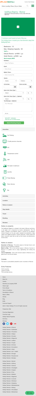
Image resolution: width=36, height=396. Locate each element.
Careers (4, 281)
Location (5, 200)
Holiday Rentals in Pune (8, 372)
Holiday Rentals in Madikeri (9, 374)
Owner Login (6, 286)
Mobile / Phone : (7, 72)
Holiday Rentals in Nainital (9, 361)
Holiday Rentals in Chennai (9, 327)
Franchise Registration (8, 312)
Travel (4, 214)
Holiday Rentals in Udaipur (9, 334)
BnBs (4, 301)
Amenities (5, 129)
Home (4, 277)
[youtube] (15, 323)
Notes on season (7, 205)
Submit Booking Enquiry (14, 123)
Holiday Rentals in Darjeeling (9, 383)
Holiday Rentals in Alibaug (9, 387)
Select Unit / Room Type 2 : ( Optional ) (13, 96)
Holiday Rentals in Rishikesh (9, 381)
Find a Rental (6, 288)
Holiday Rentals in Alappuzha (10, 338)
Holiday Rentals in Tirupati (9, 342)
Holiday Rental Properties (9, 316)
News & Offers (6, 294)
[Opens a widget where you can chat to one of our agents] (29, 393)
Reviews (5, 222)
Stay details (6, 209)
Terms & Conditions (7, 290)
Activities (5, 196)
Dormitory (5, 318)
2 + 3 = (6, 113)
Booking (5, 218)
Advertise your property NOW (10, 283)
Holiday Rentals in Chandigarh (10, 368)
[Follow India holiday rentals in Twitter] (7, 323)
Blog (4, 299)
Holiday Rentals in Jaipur (9, 349)
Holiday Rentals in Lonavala (9, 378)
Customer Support (7, 303)
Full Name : (6, 60)
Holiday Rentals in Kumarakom (10, 347)
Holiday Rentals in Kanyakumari (10, 356)
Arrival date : (7, 84)
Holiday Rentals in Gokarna (9, 365)
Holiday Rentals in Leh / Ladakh (10, 351)
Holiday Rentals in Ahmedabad (10, 389)
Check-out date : (23, 84)
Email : (5, 66)
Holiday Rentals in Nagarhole (10, 376)
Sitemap (5, 321)
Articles (4, 296)
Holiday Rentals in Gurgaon (9, 370)
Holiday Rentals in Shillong (9, 363)
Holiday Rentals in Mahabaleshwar (11, 385)
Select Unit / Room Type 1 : (10, 90)
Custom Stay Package (29, 1)
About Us (5, 279)
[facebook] (4, 323)
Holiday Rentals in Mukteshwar (10, 392)
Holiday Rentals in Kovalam (9, 336)
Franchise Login (6, 314)
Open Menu (33, 6)
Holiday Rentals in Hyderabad (10, 329)
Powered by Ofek (7, 309)
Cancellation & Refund (8, 292)
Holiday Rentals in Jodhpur (9, 340)
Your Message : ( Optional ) (10, 101)
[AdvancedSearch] (27, 6)
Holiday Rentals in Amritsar (9, 345)
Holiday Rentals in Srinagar (9, 353)
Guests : (6, 78)
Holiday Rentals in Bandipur (9, 358)
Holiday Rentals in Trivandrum (10, 331)
